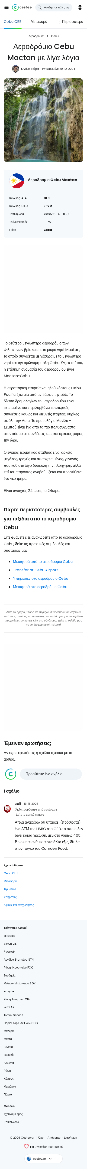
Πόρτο (8, 1094)
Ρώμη (7, 1071)
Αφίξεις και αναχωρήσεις (19, 905)
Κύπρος (9, 1079)
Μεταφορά (39, 21)
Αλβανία (9, 1063)
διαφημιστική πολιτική (47, 625)
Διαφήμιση (70, 1138)
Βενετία (8, 1047)
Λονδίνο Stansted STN (19, 960)
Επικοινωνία (11, 1122)
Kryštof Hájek (30, 69)
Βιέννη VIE (10, 944)
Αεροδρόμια (36, 36)
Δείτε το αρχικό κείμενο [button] (30, 815)
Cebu (55, 36)
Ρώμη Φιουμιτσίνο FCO (18, 967)
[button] (6, 7)
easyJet (9, 991)
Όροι (41, 1138)
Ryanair (9, 952)
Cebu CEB (13, 21)
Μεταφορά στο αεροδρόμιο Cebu (40, 587)
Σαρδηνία (10, 975)
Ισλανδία (9, 1055)
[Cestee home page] (22, 7)
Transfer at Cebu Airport (35, 570)
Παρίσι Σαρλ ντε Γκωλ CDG (21, 1023)
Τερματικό (10, 889)
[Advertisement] (43, 289)
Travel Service (13, 1015)
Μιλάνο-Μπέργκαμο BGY (19, 983)
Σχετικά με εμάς (13, 1114)
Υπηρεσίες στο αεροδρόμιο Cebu (40, 578)
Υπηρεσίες (10, 897)
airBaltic (10, 936)
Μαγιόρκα (10, 1086)
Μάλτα (8, 1039)
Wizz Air (9, 1007)
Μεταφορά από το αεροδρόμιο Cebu (43, 561)
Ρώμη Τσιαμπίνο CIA (17, 999)
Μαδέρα (9, 1031)
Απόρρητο (54, 1138)
